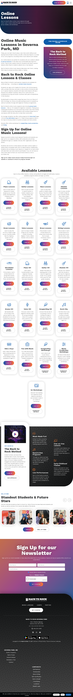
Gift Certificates (36, 676)
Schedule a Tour (11, 659)
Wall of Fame (41, 529)
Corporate (36, 667)
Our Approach (57, 72)
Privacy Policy (42, 641)
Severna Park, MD (11, 650)
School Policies (11, 657)
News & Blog (36, 674)
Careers (11, 662)
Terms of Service (51, 641)
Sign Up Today (59, 2)
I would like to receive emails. (37, 572)
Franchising (36, 681)
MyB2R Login (36, 686)
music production (33, 123)
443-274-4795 (37, 628)
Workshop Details (45, 371)
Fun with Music (10, 118)
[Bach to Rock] (9, 3)
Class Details (27, 289)
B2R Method (36, 669)
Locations (36, 684)
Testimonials (36, 671)
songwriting (24, 123)
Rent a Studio (36, 679)
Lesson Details (8, 208)
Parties (48, 605)
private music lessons (25, 84)
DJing (5, 125)
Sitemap (58, 641)
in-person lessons (6, 61)
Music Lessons (27, 605)
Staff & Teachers (11, 652)
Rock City (33, 116)
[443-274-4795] (67, 3)
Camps (39, 605)
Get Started (36, 610)
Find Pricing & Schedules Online (58, 42)
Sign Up (8, 202)
